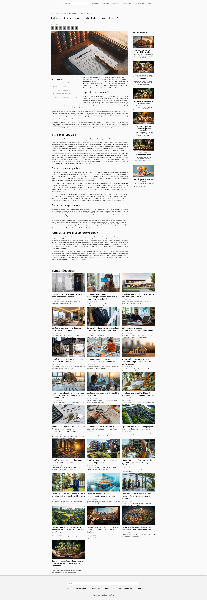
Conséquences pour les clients (63, 94)
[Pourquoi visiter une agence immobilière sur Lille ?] (143, 42)
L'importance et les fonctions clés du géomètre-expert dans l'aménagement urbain (137, 463)
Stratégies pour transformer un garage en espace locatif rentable (67, 360)
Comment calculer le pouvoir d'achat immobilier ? (143, 102)
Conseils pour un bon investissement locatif (143, 154)
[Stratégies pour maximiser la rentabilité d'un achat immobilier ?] (138, 282)
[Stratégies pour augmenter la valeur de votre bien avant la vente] (68, 316)
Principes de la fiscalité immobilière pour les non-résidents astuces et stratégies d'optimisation (68, 395)
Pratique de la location (61, 86)
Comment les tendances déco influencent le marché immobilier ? (101, 360)
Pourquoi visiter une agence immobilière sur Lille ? (144, 51)
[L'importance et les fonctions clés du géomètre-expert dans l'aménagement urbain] (138, 448)
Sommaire (58, 79)
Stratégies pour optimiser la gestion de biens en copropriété (102, 461)
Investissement (127, 3)
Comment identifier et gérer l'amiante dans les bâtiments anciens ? (67, 295)
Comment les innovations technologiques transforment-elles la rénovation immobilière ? (102, 297)
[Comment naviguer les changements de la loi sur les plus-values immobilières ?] (103, 316)
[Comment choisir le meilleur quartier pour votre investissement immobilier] (103, 415)
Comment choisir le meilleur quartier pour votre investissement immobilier (102, 428)
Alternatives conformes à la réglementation (67, 97)
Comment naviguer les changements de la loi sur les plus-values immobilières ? (103, 329)
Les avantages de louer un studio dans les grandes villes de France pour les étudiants (102, 530)
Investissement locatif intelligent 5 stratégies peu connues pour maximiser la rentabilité (138, 395)
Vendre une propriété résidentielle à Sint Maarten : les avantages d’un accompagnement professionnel (68, 429)
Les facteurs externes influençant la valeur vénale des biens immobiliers (136, 528)
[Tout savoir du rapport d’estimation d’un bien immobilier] (143, 118)
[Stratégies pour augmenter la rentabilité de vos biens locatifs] (103, 381)
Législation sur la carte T (62, 83)
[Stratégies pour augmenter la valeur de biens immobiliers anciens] (68, 448)
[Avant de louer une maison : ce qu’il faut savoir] (143, 171)
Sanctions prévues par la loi (62, 90)
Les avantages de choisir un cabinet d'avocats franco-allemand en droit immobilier (136, 496)
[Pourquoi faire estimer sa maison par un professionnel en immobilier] (143, 67)
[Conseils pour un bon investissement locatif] (143, 145)
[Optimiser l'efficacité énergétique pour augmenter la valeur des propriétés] (138, 415)
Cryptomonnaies (139, 3)
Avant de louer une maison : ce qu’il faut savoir (143, 180)
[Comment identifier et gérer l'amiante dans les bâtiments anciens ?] (68, 282)
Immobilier (116, 3)
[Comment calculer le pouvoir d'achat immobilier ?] (143, 93)
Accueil (53, 13)
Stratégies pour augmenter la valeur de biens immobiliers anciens (67, 461)
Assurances (95, 3)
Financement (105, 3)
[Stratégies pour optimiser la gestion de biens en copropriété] (103, 448)
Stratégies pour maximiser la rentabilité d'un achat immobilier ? (138, 295)
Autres (149, 3)
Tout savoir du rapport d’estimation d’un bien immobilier (143, 128)
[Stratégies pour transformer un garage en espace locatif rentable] (68, 347)
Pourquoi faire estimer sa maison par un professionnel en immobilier (143, 77)
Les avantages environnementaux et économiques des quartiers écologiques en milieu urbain (68, 530)
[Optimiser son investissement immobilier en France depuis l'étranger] (138, 316)
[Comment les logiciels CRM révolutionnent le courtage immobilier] (103, 482)
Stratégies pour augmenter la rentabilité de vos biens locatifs (103, 394)
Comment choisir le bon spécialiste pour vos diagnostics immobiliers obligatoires (68, 495)
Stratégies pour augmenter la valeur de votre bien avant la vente (67, 329)
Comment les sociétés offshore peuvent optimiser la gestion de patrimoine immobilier (68, 563)
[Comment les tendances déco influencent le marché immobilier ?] (103, 347)
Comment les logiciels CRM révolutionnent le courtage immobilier (102, 495)
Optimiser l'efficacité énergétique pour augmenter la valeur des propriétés (137, 428)
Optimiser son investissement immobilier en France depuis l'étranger (137, 329)
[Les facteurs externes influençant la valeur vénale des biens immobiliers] (138, 515)
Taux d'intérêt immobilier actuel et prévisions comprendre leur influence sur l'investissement (137, 362)
